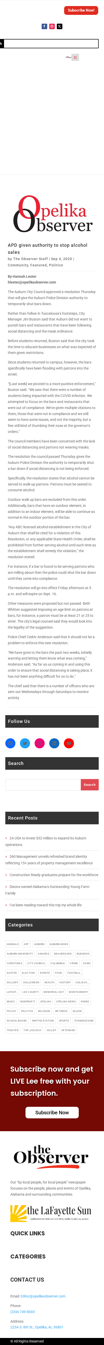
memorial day (54, 992)
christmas (14, 963)
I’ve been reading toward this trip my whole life (46, 905)
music (11, 1001)
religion (44, 1011)
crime (74, 963)
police (11, 1011)
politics (27, 1011)
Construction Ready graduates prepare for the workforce (54, 875)
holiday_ (82, 982)
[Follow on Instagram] (52, 26)
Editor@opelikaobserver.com (42, 1296)
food (58, 972)
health (49, 982)
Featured (38, 265)
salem (77, 1011)
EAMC (87, 963)
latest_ (12, 992)
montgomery (78, 992)
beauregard (63, 953)
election (28, 972)
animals (13, 944)
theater (13, 1030)
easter (12, 972)
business (83, 953)
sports (64, 1020)
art (26, 944)
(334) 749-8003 (22, 1312)
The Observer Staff (30, 259)
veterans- (68, 1030)
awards (43, 953)
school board (17, 1020)
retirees (61, 1011)
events (45, 972)
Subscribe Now (52, 1113)
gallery (12, 982)
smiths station (43, 1020)
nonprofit (27, 1001)
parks (85, 1001)
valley (51, 1030)
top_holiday (32, 1030)
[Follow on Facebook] (44, 26)
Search (90, 785)
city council (36, 963)
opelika (45, 1001)
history (65, 982)
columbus (57, 963)
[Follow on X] (59, 26)
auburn (39, 944)
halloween (31, 982)
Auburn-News (58, 944)
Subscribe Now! (81, 10)
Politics (56, 265)
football (74, 972)
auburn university (20, 953)
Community (18, 265)
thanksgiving (84, 1020)
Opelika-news (66, 1001)
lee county (31, 992)
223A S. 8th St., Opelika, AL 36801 (36, 1327)
